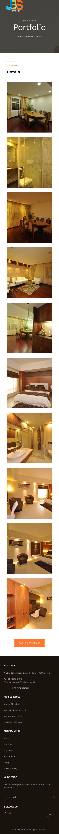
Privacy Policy (10, 768)
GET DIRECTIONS (20, 688)
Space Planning (11, 704)
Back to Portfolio (29, 643)
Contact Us (9, 756)
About (7, 738)
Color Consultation (13, 716)
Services (8, 744)
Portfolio (29, 36)
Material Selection (13, 722)
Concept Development (15, 710)
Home (20, 36)
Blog (6, 762)
